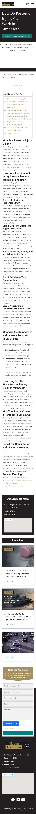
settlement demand (10, 314)
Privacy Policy (12, 728)
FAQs (9, 74)
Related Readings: (13, 133)
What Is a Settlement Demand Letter (18, 477)
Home (4, 74)
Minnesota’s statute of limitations (14, 391)
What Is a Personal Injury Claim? (18, 99)
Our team (14, 243)
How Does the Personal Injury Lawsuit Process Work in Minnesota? (17, 104)
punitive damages (19, 372)
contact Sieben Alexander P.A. (19, 457)
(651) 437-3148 (24, 468)
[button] (32, 4)
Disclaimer (5, 728)
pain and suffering (14, 291)
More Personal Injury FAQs (14, 486)
